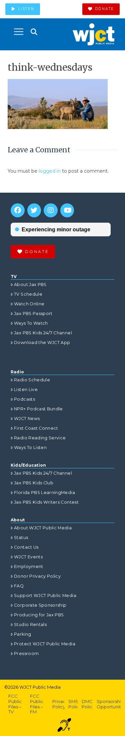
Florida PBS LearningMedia (44, 492)
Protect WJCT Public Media (44, 643)
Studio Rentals (30, 624)
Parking (22, 634)
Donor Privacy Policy (37, 576)
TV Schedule (28, 294)
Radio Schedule (32, 379)
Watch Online (29, 303)
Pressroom (26, 653)
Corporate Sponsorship (40, 605)
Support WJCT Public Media (45, 595)
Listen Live (26, 389)
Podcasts (24, 399)
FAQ (19, 585)
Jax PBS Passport (33, 313)
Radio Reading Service (40, 437)
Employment (28, 566)
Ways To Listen (30, 447)
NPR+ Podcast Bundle (38, 408)
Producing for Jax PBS (39, 614)
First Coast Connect (36, 428)
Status (21, 537)
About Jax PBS (30, 284)
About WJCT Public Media (43, 527)
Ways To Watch (31, 323)
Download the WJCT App (42, 342)
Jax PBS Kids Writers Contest (46, 502)
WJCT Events (28, 556)
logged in (50, 171)
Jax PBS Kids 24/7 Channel (43, 332)
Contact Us (26, 547)
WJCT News (27, 418)
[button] (19, 32)
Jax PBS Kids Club (33, 482)
